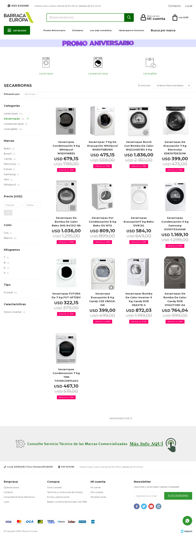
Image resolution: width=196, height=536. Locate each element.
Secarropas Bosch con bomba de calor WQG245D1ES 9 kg (139, 145)
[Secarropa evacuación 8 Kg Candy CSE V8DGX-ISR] (102, 272)
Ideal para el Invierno (131, 30)
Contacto (174, 6)
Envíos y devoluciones (58, 497)
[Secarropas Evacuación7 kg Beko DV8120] (139, 197)
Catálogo (19, 30)
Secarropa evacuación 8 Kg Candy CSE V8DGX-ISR (102, 299)
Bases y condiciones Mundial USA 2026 (67, 501)
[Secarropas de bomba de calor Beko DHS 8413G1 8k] (66, 197)
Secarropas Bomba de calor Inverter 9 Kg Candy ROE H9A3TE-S (138, 299)
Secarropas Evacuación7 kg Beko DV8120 (139, 221)
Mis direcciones (98, 497)
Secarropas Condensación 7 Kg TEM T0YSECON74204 (66, 375)
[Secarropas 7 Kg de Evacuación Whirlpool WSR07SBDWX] (102, 121)
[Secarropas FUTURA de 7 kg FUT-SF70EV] (66, 272)
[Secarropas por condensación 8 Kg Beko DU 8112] (102, 197)
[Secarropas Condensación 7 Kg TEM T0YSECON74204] (66, 348)
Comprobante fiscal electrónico (19, 497)
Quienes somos (11, 487)
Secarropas (30, 94)
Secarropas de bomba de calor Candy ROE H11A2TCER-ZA (174, 299)
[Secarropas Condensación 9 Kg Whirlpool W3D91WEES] (66, 121)
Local (188, 6)
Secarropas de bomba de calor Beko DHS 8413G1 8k (66, 221)
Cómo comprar (54, 487)
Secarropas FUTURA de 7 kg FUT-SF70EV (66, 295)
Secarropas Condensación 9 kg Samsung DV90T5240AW (175, 223)
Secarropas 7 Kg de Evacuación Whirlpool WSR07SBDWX (102, 145)
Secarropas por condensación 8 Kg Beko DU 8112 (102, 221)
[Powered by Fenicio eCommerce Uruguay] (186, 531)
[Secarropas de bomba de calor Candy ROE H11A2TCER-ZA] (175, 272)
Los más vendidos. (101, 30)
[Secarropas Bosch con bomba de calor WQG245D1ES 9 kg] (139, 121)
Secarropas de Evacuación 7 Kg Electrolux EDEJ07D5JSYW (174, 147)
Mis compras (97, 492)
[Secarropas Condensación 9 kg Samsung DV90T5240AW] (175, 197)
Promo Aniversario (54, 30)
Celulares (77, 30)
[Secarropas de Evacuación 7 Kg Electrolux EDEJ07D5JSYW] (175, 121)
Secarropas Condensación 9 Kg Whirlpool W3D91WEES (66, 147)
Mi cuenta (96, 487)
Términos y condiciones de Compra (64, 492)
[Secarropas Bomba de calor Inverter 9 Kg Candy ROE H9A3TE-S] (139, 272)
